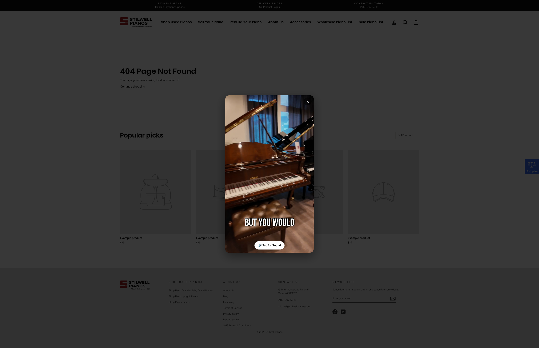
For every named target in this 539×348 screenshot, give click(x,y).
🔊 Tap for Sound (269, 245)
